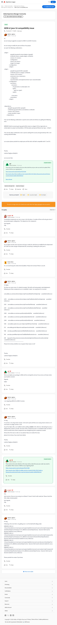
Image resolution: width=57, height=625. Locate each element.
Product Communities (9, 6)
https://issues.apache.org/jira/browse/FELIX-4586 (16, 171)
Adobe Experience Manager (19, 6)
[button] (48, 6)
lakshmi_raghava (11, 34)
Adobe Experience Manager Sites (7, 7)
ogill (10, 163)
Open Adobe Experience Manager (14, 16)
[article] (28, 224)
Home (2, 6)
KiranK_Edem (10, 261)
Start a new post (38, 204)
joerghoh (9, 215)
